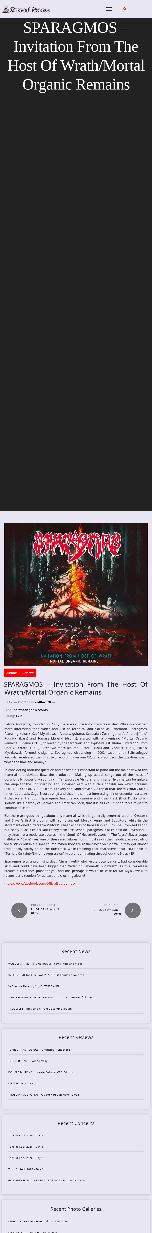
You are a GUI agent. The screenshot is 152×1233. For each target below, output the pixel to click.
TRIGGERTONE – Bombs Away (28, 1061)
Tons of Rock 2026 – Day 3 (25, 1146)
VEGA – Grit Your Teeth (107, 912)
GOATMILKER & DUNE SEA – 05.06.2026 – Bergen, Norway (46, 1180)
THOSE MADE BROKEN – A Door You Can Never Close (43, 1094)
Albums (12, 673)
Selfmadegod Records (31, 710)
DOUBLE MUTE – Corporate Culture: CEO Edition (40, 1072)
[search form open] (124, 8)
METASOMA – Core (20, 1083)
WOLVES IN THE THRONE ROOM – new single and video (45, 963)
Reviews (28, 673)
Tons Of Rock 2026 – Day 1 (26, 1169)
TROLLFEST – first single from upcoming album (40, 1008)
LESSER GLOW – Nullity (45, 911)
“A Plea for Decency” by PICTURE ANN (33, 986)
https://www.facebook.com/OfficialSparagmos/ (39, 883)
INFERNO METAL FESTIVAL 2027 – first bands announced (46, 975)
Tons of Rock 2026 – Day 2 (25, 1158)
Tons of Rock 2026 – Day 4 (25, 1135)
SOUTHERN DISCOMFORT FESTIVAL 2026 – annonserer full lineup (51, 997)
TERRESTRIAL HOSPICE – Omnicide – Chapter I (39, 1049)
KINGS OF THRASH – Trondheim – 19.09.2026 (38, 1221)
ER (11, 702)
